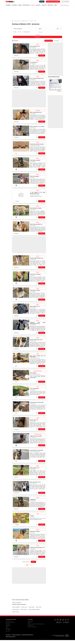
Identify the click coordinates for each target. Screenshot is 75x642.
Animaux (33, 5)
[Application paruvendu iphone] (59, 622)
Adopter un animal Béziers (16, 602)
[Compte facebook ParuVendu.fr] (60, 620)
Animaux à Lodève (15, 611)
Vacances (44, 5)
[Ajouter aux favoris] (37, 55)
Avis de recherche (27, 31)
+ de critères (37, 34)
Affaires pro (50, 5)
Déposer (53, 1)
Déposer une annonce (16, 634)
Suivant (33, 561)
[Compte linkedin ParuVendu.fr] (58, 620)
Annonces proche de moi (10, 636)
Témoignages (8, 625)
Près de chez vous (65, 5)
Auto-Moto (14, 5)
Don (20, 31)
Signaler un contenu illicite (32, 626)
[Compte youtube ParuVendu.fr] (68, 620)
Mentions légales (30, 625)
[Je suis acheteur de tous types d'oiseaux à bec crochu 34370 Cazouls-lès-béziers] (21, 195)
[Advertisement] (19, 590)
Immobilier (8, 5)
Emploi (19, 5)
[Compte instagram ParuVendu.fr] (63, 620)
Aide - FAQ (7, 631)
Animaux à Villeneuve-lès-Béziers (33, 609)
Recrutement (8, 623)
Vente (15, 31)
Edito (56, 5)
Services (38, 5)
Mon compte (8, 634)
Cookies (29, 622)
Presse (7, 626)
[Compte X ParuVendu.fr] (55, 620)
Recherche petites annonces (27, 634)
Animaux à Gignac (24, 609)
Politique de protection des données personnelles (36, 623)
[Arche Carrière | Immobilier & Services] (67, 635)
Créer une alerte (49, 40)
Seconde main (26, 5)
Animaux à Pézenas (15, 609)
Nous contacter (8, 629)
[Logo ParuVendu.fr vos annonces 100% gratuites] (10, 2)
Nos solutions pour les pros (10, 622)
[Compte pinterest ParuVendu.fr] (66, 620)
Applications (8, 628)
